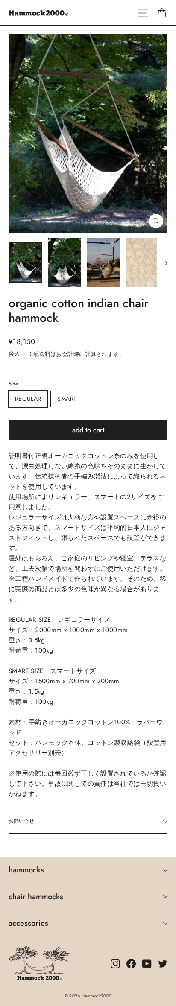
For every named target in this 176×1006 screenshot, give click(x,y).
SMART (66, 398)
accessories (28, 923)
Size (13, 384)
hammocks (26, 869)
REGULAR (28, 398)
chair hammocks (36, 896)
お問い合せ (21, 821)
